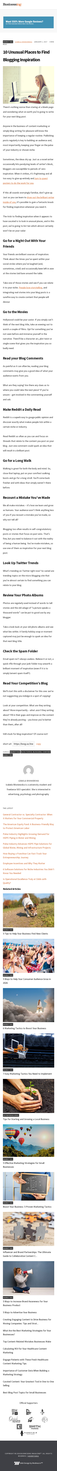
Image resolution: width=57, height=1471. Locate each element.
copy (38, 743)
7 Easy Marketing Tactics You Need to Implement (27, 1073)
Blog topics (26, 752)
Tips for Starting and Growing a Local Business (26, 1119)
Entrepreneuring (11, 1115)
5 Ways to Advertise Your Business (20, 1312)
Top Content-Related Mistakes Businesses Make (27, 1341)
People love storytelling (30, 287)
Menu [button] (50, 4)
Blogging (37, 752)
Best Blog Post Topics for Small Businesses (24, 1392)
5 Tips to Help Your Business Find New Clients (25, 933)
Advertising (33, 1456)
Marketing (8, 42)
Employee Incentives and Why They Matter (24, 863)
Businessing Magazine (12, 4)
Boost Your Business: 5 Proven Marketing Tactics (27, 1206)
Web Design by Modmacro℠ (31, 1463)
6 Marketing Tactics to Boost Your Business (24, 1028)
